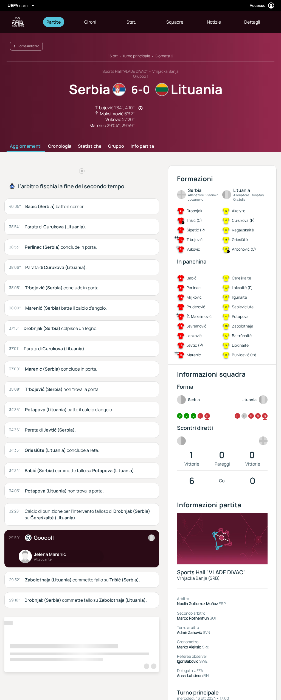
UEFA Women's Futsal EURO (18, 22)
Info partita (142, 146)
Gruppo (116, 146)
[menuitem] (58, 22)
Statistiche (90, 146)
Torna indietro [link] (28, 46)
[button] (94, 22)
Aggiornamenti (25, 146)
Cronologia (59, 146)
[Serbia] (151, 537)
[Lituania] (262, 440)
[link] (53, 22)
